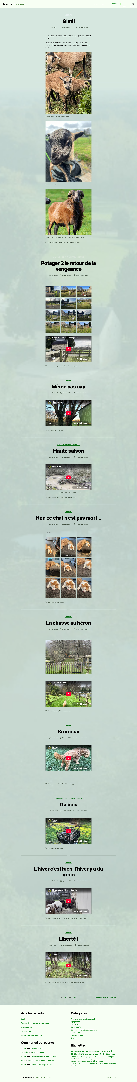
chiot (86, 1054)
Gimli (68, 21)
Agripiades (81, 798)
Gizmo (65, 366)
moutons (77, 242)
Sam (85, 918)
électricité (112, 1063)
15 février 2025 (66, 275)
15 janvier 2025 (66, 629)
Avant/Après (76, 1027)
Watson (57, 602)
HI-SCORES (113, 4)
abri (49, 430)
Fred (23, 1060)
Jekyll (58, 711)
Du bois (68, 804)
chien (52, 602)
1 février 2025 (67, 393)
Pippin (81, 918)
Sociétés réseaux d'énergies (77, 1063)
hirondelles (98, 1056)
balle (79, 1051)
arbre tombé (55, 497)
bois (49, 848)
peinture (98, 1059)
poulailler (108, 1059)
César (108, 1054)
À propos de (104, 4)
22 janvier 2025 (66, 524)
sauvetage (90, 1061)
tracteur (92, 1063)
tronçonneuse (59, 848)
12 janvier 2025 (66, 738)
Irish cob (104, 1056)
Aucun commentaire (82, 27)
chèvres (60, 366)
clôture (97, 1054)
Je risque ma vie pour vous (41, 1065)
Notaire (83, 1059)
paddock (93, 1059)
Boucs (55, 366)
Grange (83, 1057)
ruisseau (73, 497)
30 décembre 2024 (66, 945)
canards (96, 1051)
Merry (67, 918)
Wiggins (60, 430)
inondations (67, 497)
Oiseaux (88, 1059)
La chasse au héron (68, 623)
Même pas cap (68, 386)
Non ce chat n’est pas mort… (68, 518)
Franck (56, 27)
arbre (52, 430)
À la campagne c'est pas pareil (64, 257)
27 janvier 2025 (66, 457)
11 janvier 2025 (66, 811)
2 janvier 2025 (66, 881)
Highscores (75, 1033)
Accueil (96, 4)
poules (73, 1061)
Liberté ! (68, 939)
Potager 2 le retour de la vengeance (68, 266)
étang (73, 1065)
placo (103, 1059)
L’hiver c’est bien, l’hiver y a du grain (68, 872)
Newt (69, 366)
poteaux (79, 366)
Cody (102, 1054)
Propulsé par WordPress (43, 1077)
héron (54, 711)
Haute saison (68, 451)
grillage (88, 1057)
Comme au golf (37, 1048)
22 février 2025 (66, 27)
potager (74, 366)
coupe (53, 848)
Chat (55, 430)
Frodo (59, 918)
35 (75, 997)
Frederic (24, 1052)
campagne (91, 1051)
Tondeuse (86, 1063)
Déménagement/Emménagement (84, 1030)
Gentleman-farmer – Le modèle (43, 1056)
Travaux (74, 1038)
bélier (49, 242)
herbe (92, 1056)
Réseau (84, 1061)
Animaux (68, 15)
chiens (61, 497)
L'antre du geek (77, 1035)
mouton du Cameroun (67, 242)
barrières (50, 366)
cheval (108, 1051)
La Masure (7, 4)
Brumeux (68, 731)
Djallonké (54, 242)
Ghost (73, 1057)
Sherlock (62, 711)
